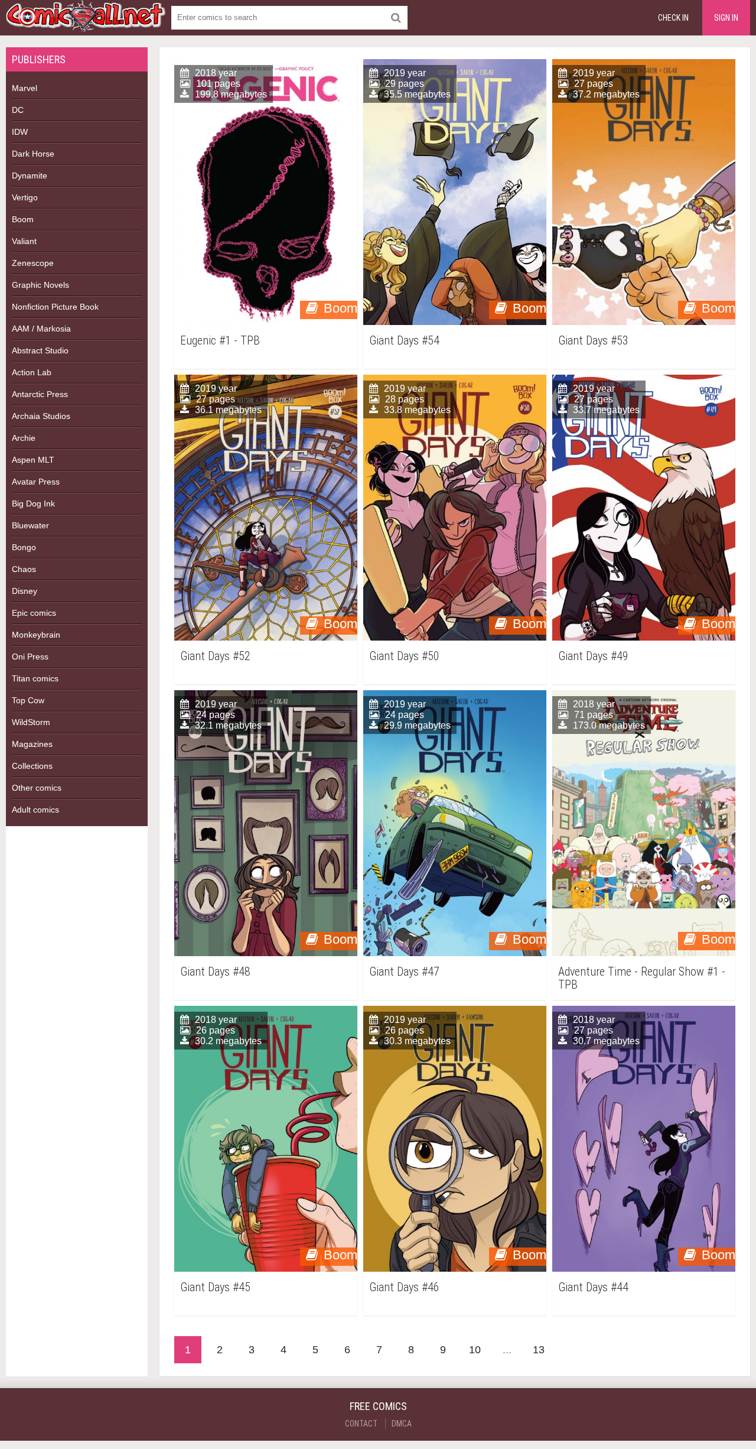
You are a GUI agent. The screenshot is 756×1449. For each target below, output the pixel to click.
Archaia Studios (41, 416)
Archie (23, 438)
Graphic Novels (40, 285)
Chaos (24, 569)
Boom (23, 219)
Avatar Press (36, 481)
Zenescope (33, 263)
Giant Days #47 (404, 972)
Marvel (24, 88)
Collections (32, 766)
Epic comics (34, 613)
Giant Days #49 (593, 656)
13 (539, 1350)
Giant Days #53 (593, 340)
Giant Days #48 (215, 972)
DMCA (402, 1423)
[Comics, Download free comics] (85, 23)
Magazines (32, 744)
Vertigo (25, 197)
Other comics (36, 787)
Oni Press (30, 656)
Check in (673, 17)
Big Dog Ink (33, 503)
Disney (24, 591)
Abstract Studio (40, 350)
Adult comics (35, 809)
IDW (20, 132)
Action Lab (31, 372)
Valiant (24, 241)
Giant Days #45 (215, 1287)
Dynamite (29, 175)
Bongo (24, 547)
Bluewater (30, 525)
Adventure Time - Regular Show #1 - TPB (641, 978)
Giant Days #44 (593, 1287)
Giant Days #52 (215, 656)
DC (18, 110)
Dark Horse (33, 153)
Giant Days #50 (404, 656)
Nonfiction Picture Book (55, 306)
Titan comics (35, 678)
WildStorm (31, 722)
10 (475, 1350)
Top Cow (28, 700)
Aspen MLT (33, 459)
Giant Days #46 (404, 1287)
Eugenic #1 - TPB (220, 340)
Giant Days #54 (404, 340)
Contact (361, 1423)
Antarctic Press (40, 394)
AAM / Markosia (41, 328)
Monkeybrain (36, 634)
